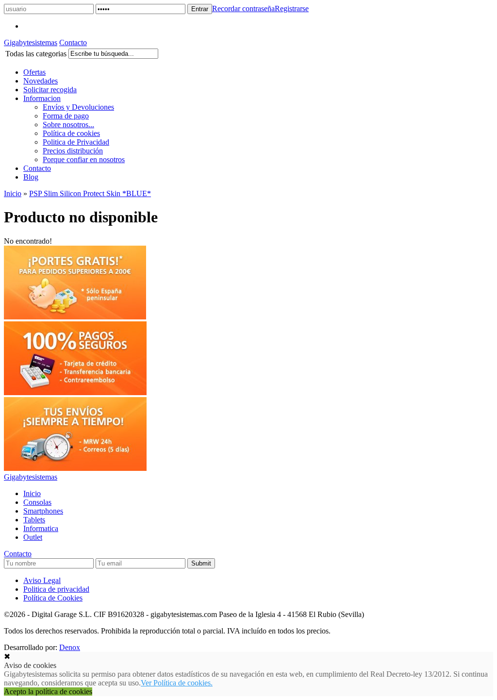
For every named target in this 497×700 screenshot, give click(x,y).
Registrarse (292, 8)
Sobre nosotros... (68, 124)
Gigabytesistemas (30, 42)
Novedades (40, 81)
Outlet (32, 537)
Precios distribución (73, 151)
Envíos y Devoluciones (78, 107)
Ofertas (34, 72)
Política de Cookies (53, 598)
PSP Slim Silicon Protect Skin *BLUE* (90, 193)
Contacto (73, 42)
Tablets (34, 520)
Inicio (12, 193)
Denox (69, 647)
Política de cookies (71, 133)
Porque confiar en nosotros (84, 159)
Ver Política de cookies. (177, 683)
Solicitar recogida (50, 89)
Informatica (40, 528)
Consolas (37, 502)
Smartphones (43, 511)
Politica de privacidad (56, 589)
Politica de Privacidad (76, 142)
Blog (30, 177)
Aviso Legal (42, 580)
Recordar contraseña (243, 8)
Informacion (42, 98)
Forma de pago (66, 116)
